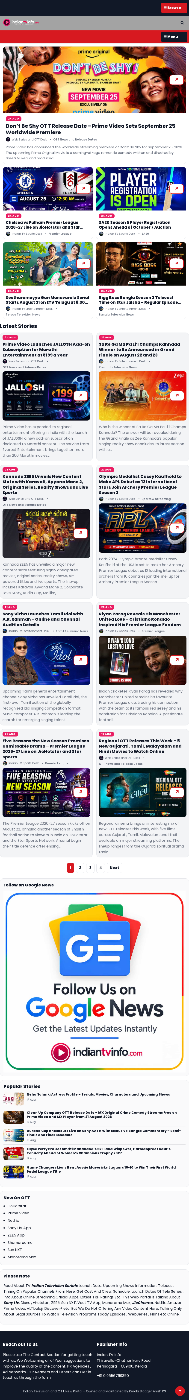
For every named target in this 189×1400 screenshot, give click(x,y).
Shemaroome (20, 1242)
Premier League (59, 234)
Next (114, 867)
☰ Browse (172, 7)
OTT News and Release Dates (75, 139)
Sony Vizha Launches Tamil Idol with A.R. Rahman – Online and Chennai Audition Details (43, 619)
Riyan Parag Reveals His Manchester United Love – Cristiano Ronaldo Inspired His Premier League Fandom (140, 619)
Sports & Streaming (156, 499)
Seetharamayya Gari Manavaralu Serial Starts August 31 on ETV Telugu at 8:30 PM (47, 302)
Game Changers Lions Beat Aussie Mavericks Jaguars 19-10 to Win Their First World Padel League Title (101, 1170)
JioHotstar (17, 1206)
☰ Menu (171, 36)
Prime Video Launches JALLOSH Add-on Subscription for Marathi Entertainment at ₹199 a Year (46, 349)
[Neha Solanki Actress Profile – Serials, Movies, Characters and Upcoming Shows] (13, 1099)
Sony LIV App (19, 1227)
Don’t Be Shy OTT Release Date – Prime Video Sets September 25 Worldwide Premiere (90, 129)
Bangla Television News (116, 314)
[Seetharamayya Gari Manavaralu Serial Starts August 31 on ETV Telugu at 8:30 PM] (48, 264)
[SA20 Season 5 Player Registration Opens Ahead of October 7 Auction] (141, 188)
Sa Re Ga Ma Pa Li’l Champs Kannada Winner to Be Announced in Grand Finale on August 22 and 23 (139, 349)
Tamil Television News (72, 631)
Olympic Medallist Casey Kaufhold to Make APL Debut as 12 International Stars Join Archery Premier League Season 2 (140, 484)
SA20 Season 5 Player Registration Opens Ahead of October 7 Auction (135, 225)
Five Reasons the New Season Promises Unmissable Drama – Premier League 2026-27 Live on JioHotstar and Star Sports (46, 749)
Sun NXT (15, 1249)
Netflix (13, 1220)
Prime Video (18, 1213)
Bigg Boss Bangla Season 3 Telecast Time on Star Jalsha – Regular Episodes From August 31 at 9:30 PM (139, 302)
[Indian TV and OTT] (21, 22)
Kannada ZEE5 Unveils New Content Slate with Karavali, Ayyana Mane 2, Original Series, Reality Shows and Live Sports (45, 484)
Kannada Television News (118, 367)
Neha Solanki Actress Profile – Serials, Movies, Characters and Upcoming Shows (98, 1095)
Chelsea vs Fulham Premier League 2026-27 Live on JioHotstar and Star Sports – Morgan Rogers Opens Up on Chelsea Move (44, 230)
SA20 (145, 234)
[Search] (182, 23)
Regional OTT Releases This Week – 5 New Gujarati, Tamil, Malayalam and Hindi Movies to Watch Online (140, 746)
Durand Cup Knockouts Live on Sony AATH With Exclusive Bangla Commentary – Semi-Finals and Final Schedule (104, 1133)
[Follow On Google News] (94, 982)
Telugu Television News (23, 314)
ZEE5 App (16, 1235)
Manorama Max (22, 1257)
